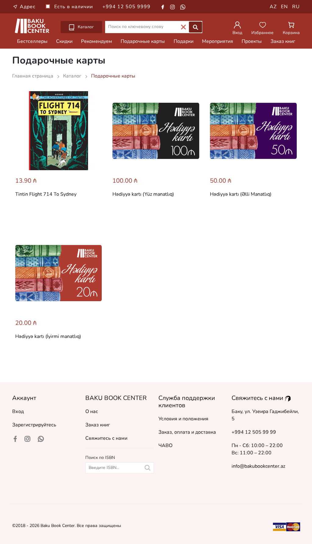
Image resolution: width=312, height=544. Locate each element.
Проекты (252, 41)
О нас (91, 411)
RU (296, 6)
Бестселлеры (32, 41)
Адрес (27, 6)
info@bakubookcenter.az (258, 466)
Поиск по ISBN (100, 457)
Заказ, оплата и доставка (187, 432)
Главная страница (33, 76)
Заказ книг (283, 41)
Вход (18, 411)
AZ (273, 6)
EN (284, 6)
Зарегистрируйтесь (34, 425)
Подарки (183, 41)
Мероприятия (217, 41)
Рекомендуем (96, 41)
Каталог (85, 27)
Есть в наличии (74, 6)
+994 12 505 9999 (126, 6)
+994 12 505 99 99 (254, 432)
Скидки (64, 41)
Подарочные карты (143, 41)
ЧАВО (165, 445)
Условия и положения (183, 418)
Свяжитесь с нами (106, 438)
